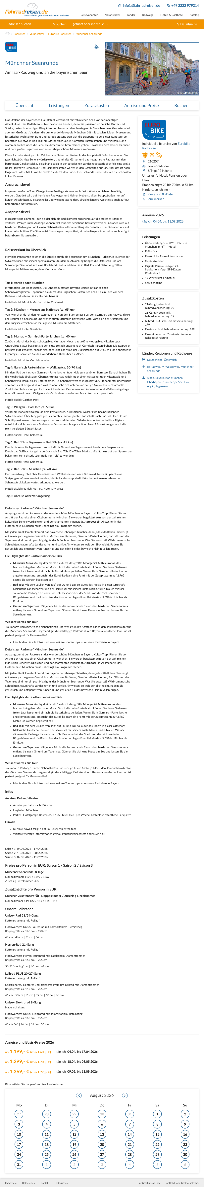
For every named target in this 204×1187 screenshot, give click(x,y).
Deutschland (155, 360)
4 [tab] (196, 93)
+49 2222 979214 (185, 5)
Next (196, 69)
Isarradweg (153, 367)
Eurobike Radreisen (60, 34)
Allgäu (150, 386)
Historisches (61, 1183)
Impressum (11, 1183)
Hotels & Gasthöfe (171, 15)
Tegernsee (162, 386)
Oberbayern (154, 382)
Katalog (194, 15)
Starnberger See (172, 382)
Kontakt (45, 1183)
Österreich (170, 360)
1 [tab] (186, 93)
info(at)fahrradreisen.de (141, 5)
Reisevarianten (89, 15)
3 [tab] (193, 93)
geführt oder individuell (89, 24)
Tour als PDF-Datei (160, 194)
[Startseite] (7, 34)
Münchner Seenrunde (89, 34)
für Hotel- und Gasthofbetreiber (182, 1183)
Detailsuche (188, 24)
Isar (167, 378)
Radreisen (20, 34)
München (177, 378)
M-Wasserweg (170, 367)
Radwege (147, 15)
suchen (61, 24)
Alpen (150, 378)
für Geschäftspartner (149, 1183)
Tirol (186, 382)
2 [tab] (189, 93)
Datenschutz (28, 1183)
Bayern (159, 378)
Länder (131, 15)
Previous (108, 69)
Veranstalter (112, 15)
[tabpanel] (152, 69)
